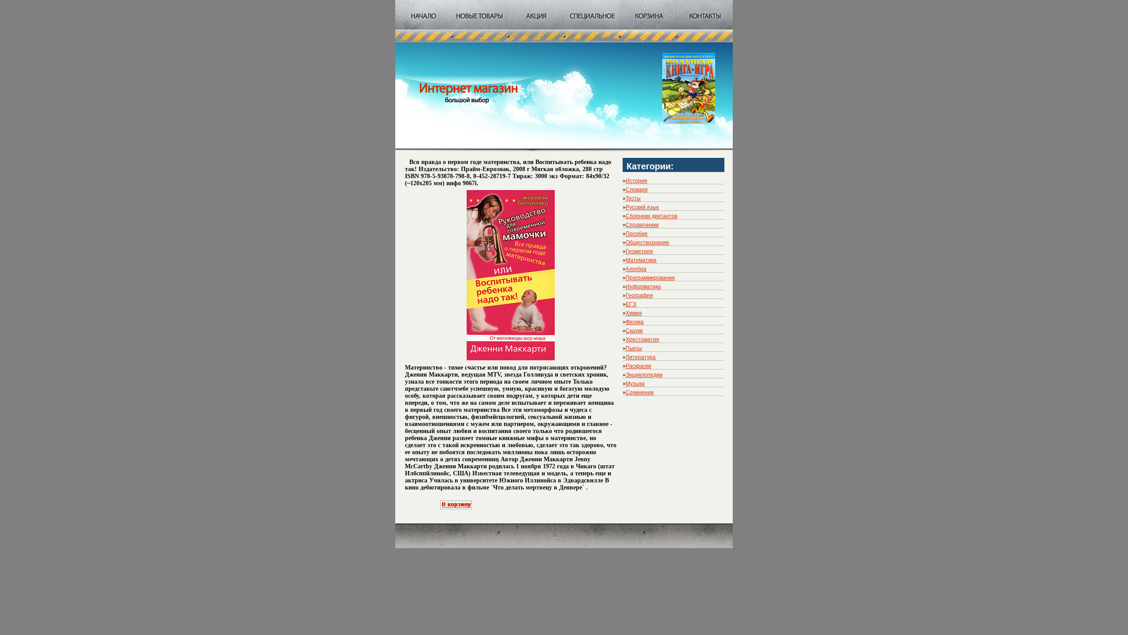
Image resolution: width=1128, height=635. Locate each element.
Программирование (650, 278)
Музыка (635, 384)
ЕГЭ (631, 304)
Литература (641, 357)
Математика (641, 260)
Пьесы (634, 348)
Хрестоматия (642, 339)
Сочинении (640, 392)
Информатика (643, 287)
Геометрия (639, 251)
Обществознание (647, 242)
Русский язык (642, 207)
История (636, 181)
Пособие (637, 234)
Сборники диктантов (651, 216)
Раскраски (638, 366)
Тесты (633, 198)
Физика (635, 322)
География (639, 295)
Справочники (642, 225)
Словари (637, 190)
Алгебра (636, 269)
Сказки (634, 331)
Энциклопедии (644, 375)
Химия (634, 313)
